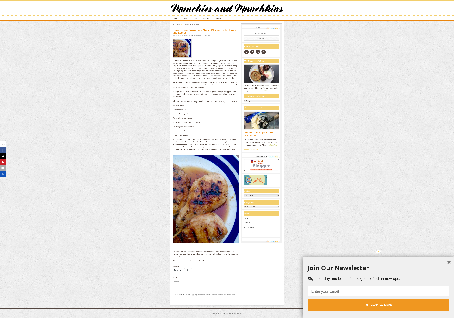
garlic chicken (200, 295)
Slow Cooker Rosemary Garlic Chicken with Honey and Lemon (204, 31)
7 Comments (206, 36)
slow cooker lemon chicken (226, 295)
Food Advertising (260, 28)
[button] (378, 268)
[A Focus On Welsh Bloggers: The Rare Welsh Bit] (261, 83)
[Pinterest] (3, 162)
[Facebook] (3, 150)
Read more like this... (252, 149)
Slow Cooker (185, 295)
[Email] (3, 168)
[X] (3, 156)
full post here (272, 145)
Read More (265, 91)
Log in (246, 218)
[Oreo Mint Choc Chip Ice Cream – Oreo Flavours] (261, 130)
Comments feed (249, 227)
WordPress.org (248, 232)
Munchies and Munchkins (227, 9)
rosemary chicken (211, 295)
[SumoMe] (3, 174)
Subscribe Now (378, 305)
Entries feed (247, 222)
